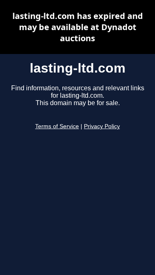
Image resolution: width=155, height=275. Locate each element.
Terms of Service (57, 126)
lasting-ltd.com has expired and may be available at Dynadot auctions (77, 27)
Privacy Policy (102, 126)
